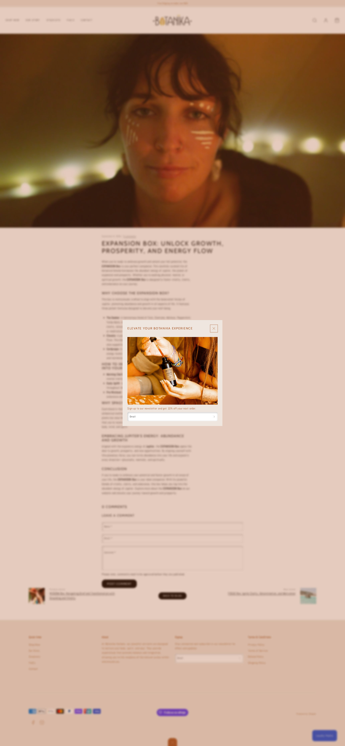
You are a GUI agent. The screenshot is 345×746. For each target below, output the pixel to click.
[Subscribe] (214, 416)
